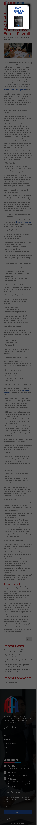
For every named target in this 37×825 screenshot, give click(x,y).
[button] (18, 25)
